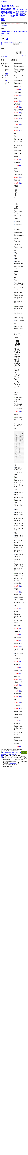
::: (16, 9)
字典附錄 (23, 11)
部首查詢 (3, 31)
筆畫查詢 (7, 31)
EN (17, 16)
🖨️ (19, 42)
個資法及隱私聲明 (9, 752)
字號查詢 (22, 31)
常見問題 (24, 9)
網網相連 (14, 754)
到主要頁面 (4, 1)
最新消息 (19, 9)
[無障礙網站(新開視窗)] (24, 753)
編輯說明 (18, 11)
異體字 (7, 42)
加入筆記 (16, 44)
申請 (20, 89)
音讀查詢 (17, 31)
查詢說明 (4, 25)
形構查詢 (12, 31)
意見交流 (8, 754)
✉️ (21, 42)
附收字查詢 (6, 33)
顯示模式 (22, 13)
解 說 (3, 42)
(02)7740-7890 (12, 763)
